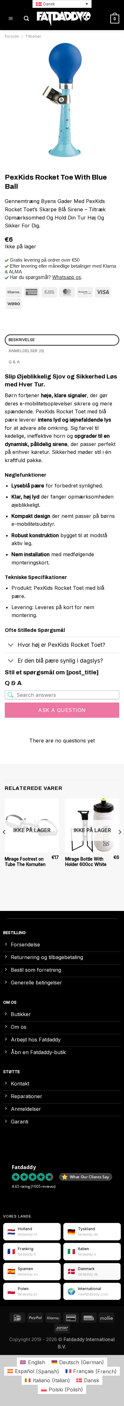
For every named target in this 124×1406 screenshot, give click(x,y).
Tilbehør (33, 36)
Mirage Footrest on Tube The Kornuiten (25, 861)
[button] (62, 4)
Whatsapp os (66, 277)
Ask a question (62, 710)
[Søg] (26, 19)
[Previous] (4, 844)
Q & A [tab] (14, 361)
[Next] (119, 844)
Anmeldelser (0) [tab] (27, 350)
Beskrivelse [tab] (22, 339)
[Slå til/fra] (11, 645)
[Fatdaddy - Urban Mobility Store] (64, 19)
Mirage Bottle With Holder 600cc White (86, 861)
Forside (12, 36)
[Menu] (10, 19)
